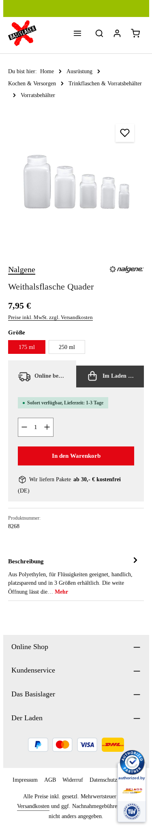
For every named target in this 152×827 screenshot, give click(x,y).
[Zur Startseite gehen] (22, 33)
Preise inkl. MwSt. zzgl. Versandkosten (50, 317)
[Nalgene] (126, 269)
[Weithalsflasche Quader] (76, 182)
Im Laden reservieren (122, 376)
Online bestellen (53, 376)
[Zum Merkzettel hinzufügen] (125, 133)
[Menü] (77, 33)
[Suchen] (99, 33)
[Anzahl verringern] (24, 427)
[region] (76, 182)
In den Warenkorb (76, 455)
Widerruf (72, 780)
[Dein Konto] (117, 33)
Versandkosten (33, 806)
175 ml (27, 347)
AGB (50, 780)
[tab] (74, 576)
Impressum (25, 780)
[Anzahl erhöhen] (47, 427)
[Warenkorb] (135, 33)
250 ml (67, 347)
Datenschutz (103, 780)
